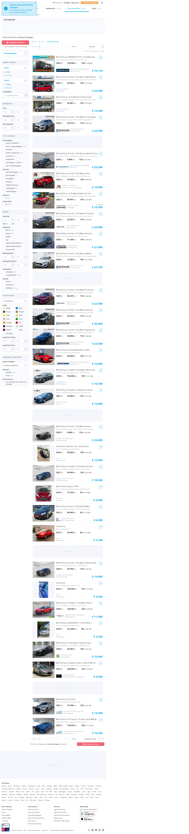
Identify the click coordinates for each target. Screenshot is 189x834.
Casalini (83, 786)
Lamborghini (62, 792)
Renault (21, 797)
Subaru (70, 797)
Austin (44, 786)
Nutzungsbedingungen (35, 815)
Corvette (31, 789)
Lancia (70, 792)
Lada (55, 792)
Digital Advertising (59, 809)
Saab (41, 797)
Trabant (10, 800)
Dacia (43, 789)
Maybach (19, 794)
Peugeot (98, 794)
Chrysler (18, 789)
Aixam (9, 786)
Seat (45, 797)
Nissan (88, 794)
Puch (16, 797)
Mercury (50, 794)
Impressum (45, 830)
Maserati (12, 794)
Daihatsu (49, 789)
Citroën (24, 789)
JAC (33, 792)
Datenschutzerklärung (34, 824)
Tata (87, 797)
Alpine (24, 786)
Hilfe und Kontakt (33, 809)
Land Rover (77, 792)
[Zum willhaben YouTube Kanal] (96, 830)
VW (27, 800)
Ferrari (73, 789)
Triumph (16, 800)
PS (6, 224)
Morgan (81, 794)
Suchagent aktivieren (92, 744)
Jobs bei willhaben (7, 809)
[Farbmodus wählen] (102, 3)
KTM (50, 792)
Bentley (49, 786)
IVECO (28, 792)
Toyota (4, 800)
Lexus (84, 792)
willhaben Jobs (58, 818)
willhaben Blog (6, 818)
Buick (71, 786)
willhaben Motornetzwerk (61, 815)
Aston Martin (31, 786)
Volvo (22, 800)
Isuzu (22, 792)
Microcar (62, 794)
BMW (55, 786)
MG (56, 794)
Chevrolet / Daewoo (8, 789)
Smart (56, 797)
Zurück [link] (34, 46)
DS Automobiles (64, 789)
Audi (38, 786)
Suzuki (76, 797)
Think (97, 797)
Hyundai (11, 792)
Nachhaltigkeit (6, 815)
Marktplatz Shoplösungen (61, 821)
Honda (96, 789)
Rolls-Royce (29, 797)
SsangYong (63, 797)
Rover (36, 797)
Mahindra (5, 794)
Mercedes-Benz (42, 794)
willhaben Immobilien (60, 812)
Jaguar (37, 792)
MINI (67, 794)
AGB (24, 830)
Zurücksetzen (8, 75)
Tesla (92, 797)
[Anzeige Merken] (101, 57)
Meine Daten (32, 821)
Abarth (4, 786)
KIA (46, 792)
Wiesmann (33, 800)
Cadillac (76, 786)
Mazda (26, 794)
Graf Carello (89, 789)
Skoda (51, 797)
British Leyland (63, 786)
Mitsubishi (74, 794)
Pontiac (4, 797)
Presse (4, 812)
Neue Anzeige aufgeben (90, 2)
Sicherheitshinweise (34, 812)
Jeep (42, 792)
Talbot (82, 797)
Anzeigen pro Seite (90, 739)
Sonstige (46, 800)
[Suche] (26, 95)
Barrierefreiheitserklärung (36, 818)
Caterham (91, 786)
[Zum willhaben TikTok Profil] (92, 830)
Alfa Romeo (16, 786)
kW (13, 224)
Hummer (4, 792)
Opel (92, 794)
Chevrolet (98, 786)
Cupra (37, 789)
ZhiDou (40, 800)
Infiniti (17, 792)
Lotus (100, 792)
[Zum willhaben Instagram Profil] (89, 830)
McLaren (32, 794)
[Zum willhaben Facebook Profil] (103, 830)
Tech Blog (5, 821)
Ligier (89, 792)
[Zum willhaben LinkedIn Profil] (99, 830)
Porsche (10, 797)
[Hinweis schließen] (35, 3)
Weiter (74, 46)
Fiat (78, 789)
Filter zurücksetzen (53, 42)
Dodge (56, 789)
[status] (19, 8)
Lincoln (94, 792)
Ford (82, 789)
